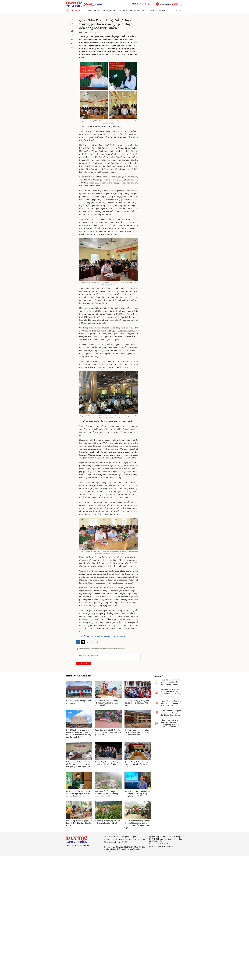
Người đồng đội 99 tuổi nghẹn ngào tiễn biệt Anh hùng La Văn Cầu (170, 682)
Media (144, 10)
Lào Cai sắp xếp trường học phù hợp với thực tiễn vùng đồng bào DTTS (79, 823)
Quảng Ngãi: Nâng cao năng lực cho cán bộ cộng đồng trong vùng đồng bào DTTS (137, 793)
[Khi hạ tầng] (79, 689)
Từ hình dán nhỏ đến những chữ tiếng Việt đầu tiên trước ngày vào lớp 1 (106, 703)
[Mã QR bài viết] (72, 47)
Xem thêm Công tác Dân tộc (78, 676)
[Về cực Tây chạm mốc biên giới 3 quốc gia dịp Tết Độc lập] (108, 751)
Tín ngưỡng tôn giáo (93, 10)
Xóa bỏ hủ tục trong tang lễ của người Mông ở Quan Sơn (103, 636)
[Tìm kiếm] (176, 10)
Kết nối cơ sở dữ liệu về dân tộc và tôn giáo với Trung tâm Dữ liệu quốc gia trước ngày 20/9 (78, 764)
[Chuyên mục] (180, 10)
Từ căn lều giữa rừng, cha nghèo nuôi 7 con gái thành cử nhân (171, 703)
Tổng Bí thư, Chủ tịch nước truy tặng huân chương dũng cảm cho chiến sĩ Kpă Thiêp (170, 723)
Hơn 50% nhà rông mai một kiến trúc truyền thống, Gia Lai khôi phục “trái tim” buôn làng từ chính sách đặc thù (78, 733)
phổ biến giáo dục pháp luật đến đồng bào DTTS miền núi (108, 648)
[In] (93, 642)
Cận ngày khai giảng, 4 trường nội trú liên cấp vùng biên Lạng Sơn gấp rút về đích (137, 732)
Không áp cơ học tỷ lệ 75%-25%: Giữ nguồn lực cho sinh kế (108, 822)
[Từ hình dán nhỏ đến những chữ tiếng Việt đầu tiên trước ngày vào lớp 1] (108, 689)
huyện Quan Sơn (84, 648)
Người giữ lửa (134, 10)
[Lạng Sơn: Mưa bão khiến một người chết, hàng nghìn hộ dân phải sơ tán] (108, 719)
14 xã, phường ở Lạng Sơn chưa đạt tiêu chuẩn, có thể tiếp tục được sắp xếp (171, 713)
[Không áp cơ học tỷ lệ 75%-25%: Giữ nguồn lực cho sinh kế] (108, 810)
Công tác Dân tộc (77, 10)
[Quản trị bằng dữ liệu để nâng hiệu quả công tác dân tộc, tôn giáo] (137, 751)
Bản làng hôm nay (109, 10)
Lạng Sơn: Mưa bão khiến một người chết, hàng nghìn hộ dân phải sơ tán (108, 732)
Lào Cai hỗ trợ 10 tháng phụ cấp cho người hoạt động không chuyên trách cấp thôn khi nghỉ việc (137, 824)
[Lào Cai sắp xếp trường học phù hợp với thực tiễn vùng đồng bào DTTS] (79, 810)
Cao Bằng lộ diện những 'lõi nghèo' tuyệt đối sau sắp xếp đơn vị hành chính (106, 793)
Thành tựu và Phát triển (157, 10)
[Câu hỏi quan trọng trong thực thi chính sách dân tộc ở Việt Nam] (137, 689)
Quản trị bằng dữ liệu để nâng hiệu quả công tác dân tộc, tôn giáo (136, 764)
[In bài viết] (72, 43)
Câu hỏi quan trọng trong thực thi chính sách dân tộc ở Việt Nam (136, 703)
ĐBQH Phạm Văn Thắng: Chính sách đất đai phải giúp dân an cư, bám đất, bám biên (79, 793)
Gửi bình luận (84, 663)
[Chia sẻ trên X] (72, 35)
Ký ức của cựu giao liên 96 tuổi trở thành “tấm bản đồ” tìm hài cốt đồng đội (171, 692)
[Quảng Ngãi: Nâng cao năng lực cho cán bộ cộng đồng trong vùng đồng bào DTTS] (137, 780)
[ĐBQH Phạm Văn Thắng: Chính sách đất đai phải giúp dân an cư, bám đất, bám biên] (79, 780)
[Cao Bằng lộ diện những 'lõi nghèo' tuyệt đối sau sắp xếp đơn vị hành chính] (108, 780)
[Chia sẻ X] (83, 642)
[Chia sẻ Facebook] (72, 31)
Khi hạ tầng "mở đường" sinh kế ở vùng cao (79, 702)
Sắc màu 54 (122, 10)
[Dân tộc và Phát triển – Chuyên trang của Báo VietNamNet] (74, 4)
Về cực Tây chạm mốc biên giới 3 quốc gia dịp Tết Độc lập (108, 763)
